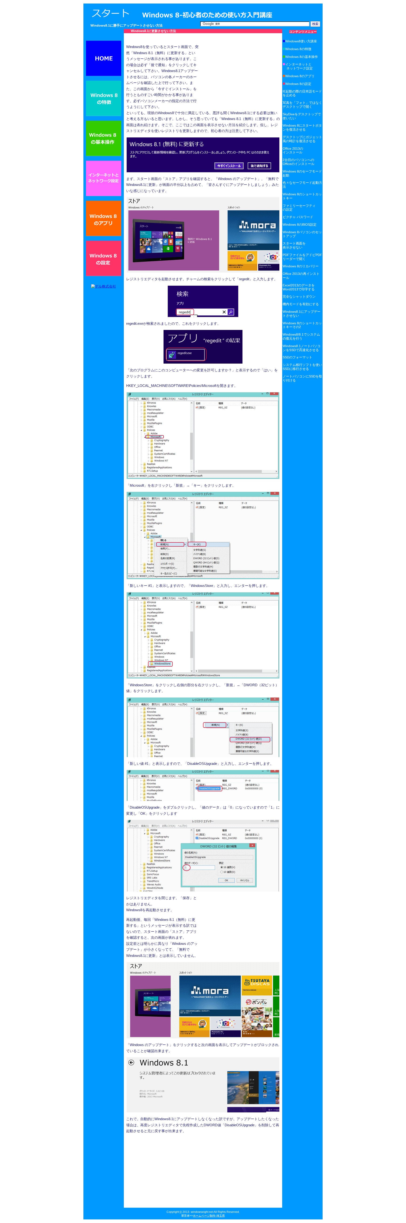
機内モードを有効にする (301, 304)
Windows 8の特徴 (297, 49)
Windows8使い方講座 (300, 41)
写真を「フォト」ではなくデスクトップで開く (302, 104)
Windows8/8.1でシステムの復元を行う (301, 336)
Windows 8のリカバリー (301, 266)
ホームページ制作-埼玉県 (209, 1215)
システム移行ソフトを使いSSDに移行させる (302, 367)
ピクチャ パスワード (298, 217)
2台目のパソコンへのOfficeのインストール (298, 162)
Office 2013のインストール (293, 150)
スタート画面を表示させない (294, 245)
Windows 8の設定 (297, 84)
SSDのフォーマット (297, 357)
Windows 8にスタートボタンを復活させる (302, 127)
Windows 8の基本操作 (300, 57)
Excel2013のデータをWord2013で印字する (299, 287)
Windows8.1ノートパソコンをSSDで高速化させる (301, 348)
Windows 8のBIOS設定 (299, 224)
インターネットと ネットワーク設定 (298, 66)
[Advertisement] (203, 38)
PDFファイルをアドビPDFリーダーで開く (302, 257)
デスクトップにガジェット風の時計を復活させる (302, 139)
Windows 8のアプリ (299, 76)
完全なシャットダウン (299, 296)
